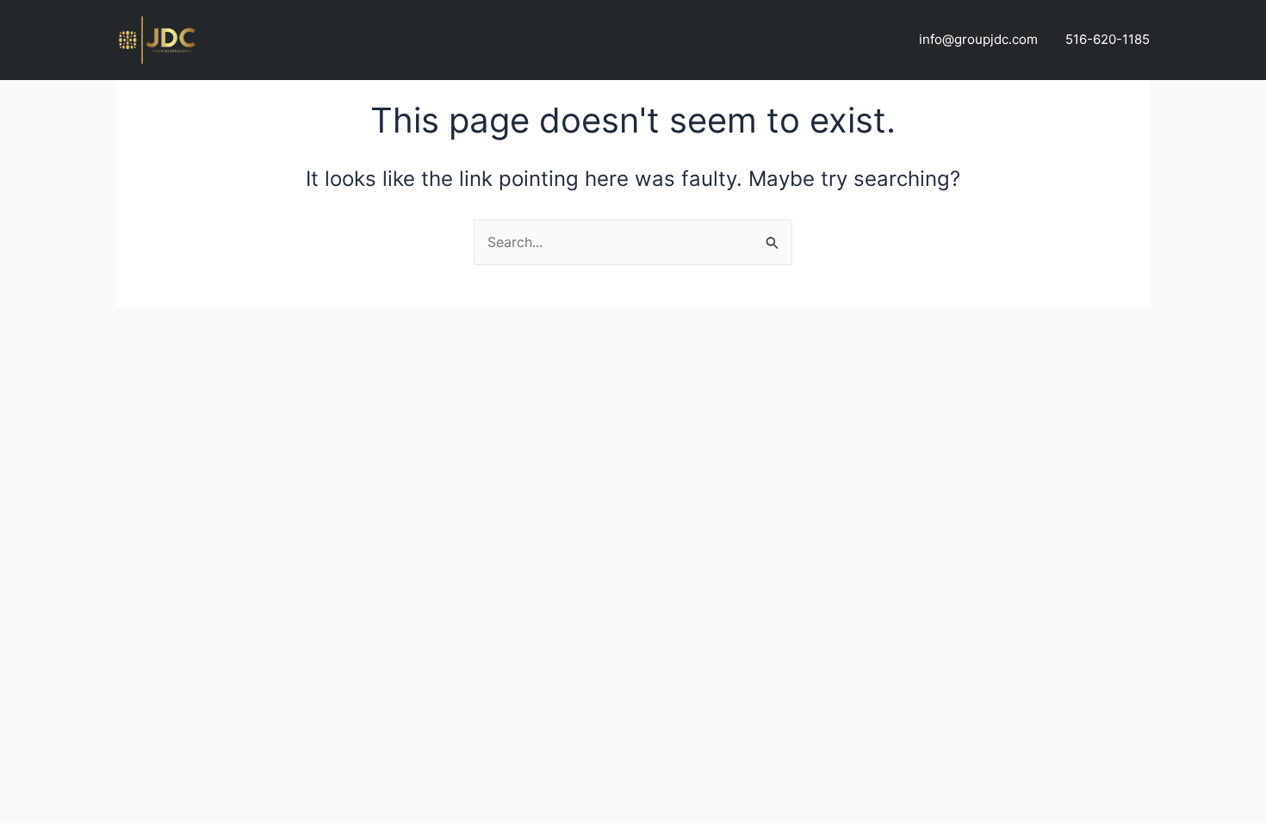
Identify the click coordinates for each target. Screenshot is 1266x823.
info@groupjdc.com (978, 39)
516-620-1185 (1107, 39)
